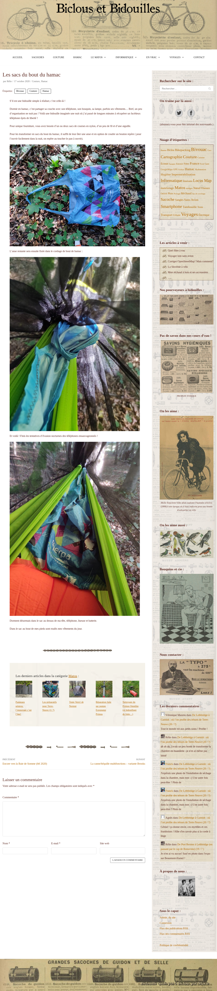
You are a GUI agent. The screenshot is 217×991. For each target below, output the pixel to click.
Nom (6, 843)
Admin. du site (167, 917)
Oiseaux (205, 188)
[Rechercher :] (186, 88)
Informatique (171, 180)
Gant (207, 164)
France (194, 163)
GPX (175, 169)
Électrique (204, 214)
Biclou (170, 150)
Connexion (166, 922)
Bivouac (20, 91)
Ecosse (164, 163)
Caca (209, 150)
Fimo (186, 163)
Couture (58, 57)
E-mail (55, 843)
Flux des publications (174, 928)
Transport (166, 215)
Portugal (177, 194)
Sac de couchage (198, 194)
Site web (104, 843)
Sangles (179, 199)
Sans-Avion (191, 199)
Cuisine (201, 157)
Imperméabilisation (183, 174)
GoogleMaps (167, 169)
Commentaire (11, 797)
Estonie (179, 164)
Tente (200, 207)
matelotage (167, 188)
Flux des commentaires (175, 933)
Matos (72, 676)
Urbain (176, 215)
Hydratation (200, 169)
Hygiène (166, 174)
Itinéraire (187, 181)
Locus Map (202, 180)
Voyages (189, 214)
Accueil (17, 57)
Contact (199, 57)
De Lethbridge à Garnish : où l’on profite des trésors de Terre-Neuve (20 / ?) (185, 720)
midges (189, 188)
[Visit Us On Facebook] (193, 116)
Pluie (170, 193)
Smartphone (171, 206)
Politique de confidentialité (174, 945)
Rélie (9, 81)
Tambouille (190, 207)
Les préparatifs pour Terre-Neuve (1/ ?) (49, 706)
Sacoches (38, 57)
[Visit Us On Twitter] (181, 116)
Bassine (163, 150)
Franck (169, 764)
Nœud (196, 188)
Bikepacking (182, 150)
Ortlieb (164, 193)
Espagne (172, 164)
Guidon (181, 169)
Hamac (77, 57)
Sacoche (167, 199)
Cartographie (171, 157)
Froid (202, 164)
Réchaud (186, 193)
